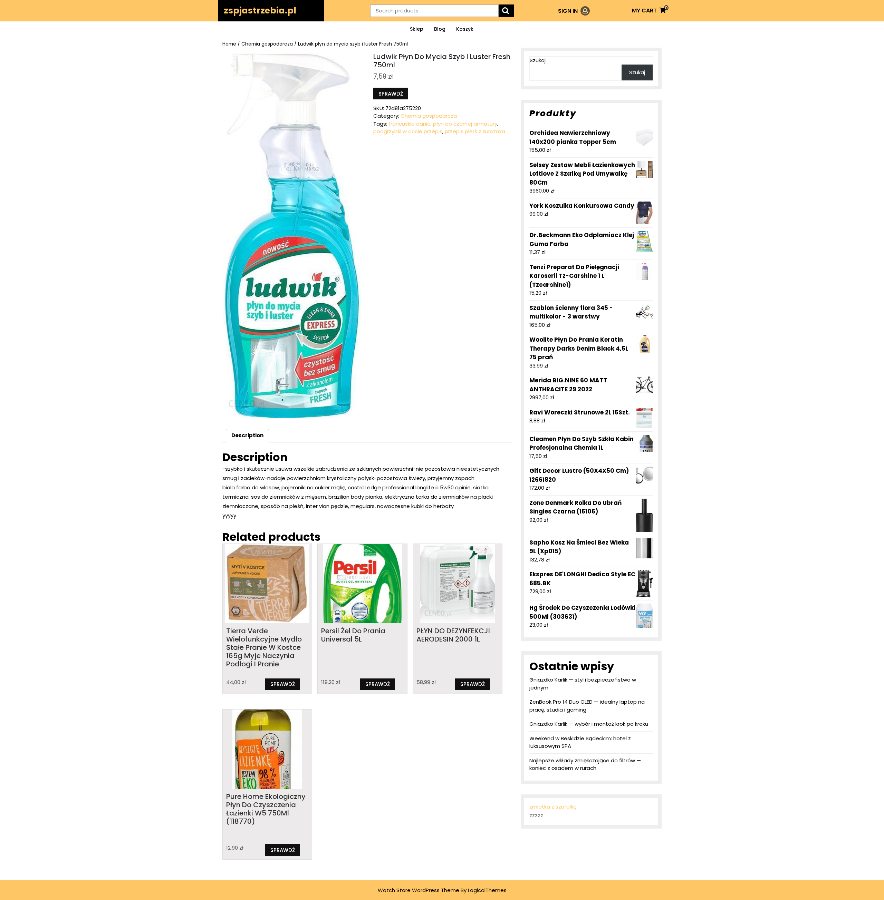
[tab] (247, 436)
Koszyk (464, 29)
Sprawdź (390, 93)
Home (229, 44)
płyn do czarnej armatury (465, 123)
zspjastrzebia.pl (260, 10)
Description (247, 435)
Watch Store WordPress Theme (418, 890)
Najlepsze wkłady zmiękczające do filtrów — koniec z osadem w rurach (585, 764)
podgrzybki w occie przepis (407, 131)
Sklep (416, 29)
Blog (439, 29)
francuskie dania (409, 123)
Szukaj (538, 60)
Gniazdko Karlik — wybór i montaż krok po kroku (588, 723)
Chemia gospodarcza (267, 44)
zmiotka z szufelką (553, 806)
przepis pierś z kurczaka (475, 131)
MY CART (649, 10)
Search (506, 10)
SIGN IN (574, 11)
